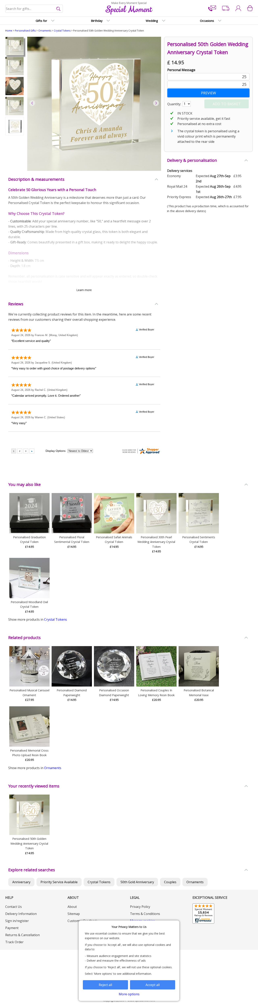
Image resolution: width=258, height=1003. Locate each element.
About (72, 906)
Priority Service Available (59, 882)
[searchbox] (34, 9)
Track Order (14, 942)
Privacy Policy (140, 906)
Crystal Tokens (62, 30)
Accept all (153, 985)
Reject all (105, 985)
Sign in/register (17, 921)
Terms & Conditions (145, 914)
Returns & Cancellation (22, 935)
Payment (12, 928)
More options (129, 994)
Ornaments (44, 30)
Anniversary (21, 882)
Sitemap (74, 914)
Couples (170, 882)
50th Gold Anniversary (137, 882)
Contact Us (13, 906)
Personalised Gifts (25, 30)
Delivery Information (21, 914)
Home (8, 30)
